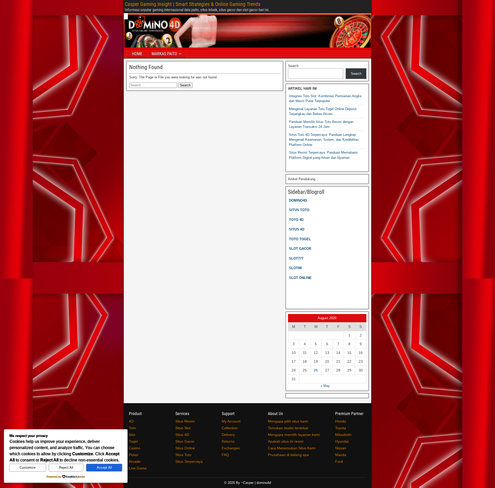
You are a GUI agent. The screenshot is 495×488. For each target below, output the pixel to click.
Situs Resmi (185, 421)
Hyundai (342, 441)
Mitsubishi (343, 435)
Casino (134, 448)
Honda (340, 421)
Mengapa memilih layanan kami (294, 435)
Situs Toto (183, 455)
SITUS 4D (296, 229)
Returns (228, 441)
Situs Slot (183, 428)
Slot (132, 435)
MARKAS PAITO (164, 53)
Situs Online (185, 448)
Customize (28, 467)
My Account (231, 421)
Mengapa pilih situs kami (288, 421)
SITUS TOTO (299, 210)
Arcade (135, 461)
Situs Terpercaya (189, 461)
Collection (230, 428)
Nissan (340, 448)
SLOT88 (295, 268)
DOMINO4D (298, 200)
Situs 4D (182, 435)
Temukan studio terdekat (288, 428)
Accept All (104, 467)
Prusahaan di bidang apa (288, 455)
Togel (133, 441)
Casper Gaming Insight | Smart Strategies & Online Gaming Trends (192, 4)
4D (131, 421)
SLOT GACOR (300, 249)
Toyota (340, 428)
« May (325, 386)
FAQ (225, 455)
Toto (132, 428)
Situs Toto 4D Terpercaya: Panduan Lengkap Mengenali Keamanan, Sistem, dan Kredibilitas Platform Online (324, 140)
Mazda (340, 455)
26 (316, 370)
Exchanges (231, 448)
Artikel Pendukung (301, 179)
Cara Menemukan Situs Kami (292, 448)
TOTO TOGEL (300, 239)
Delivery (228, 435)
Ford (339, 461)
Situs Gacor (184, 441)
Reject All (66, 467)
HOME (137, 53)
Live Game (138, 468)
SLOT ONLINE (300, 278)
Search (293, 66)
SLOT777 (296, 258)
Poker (133, 455)
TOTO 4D (296, 220)
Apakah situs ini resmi (285, 441)
